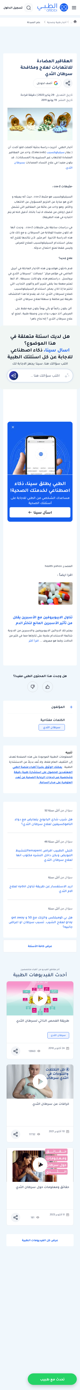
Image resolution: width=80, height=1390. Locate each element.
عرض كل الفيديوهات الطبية (40, 1240)
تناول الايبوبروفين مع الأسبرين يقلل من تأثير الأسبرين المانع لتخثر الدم (43, 620)
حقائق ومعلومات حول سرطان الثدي (42, 1187)
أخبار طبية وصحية (56, 22)
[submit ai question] (13, 375)
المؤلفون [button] (58, 707)
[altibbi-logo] (53, 8)
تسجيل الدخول (13, 8)
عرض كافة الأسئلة (40, 946)
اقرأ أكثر (34, 641)
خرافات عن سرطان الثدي (50, 1104)
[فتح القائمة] (73, 7)
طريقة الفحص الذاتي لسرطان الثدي (42, 1021)
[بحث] (28, 7)
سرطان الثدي (51, 727)
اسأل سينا (42, 512)
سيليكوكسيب (55, 152)
